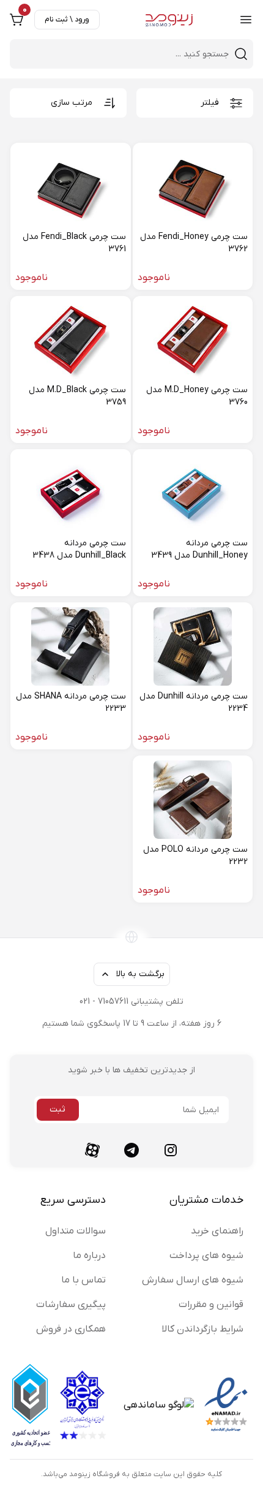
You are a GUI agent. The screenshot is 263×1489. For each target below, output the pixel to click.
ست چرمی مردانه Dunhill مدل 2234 (193, 702)
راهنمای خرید (217, 1231)
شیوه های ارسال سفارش (192, 1280)
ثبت (57, 1109)
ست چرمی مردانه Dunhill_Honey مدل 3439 (199, 549)
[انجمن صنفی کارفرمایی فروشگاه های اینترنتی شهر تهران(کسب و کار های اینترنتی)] (82, 1405)
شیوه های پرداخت (206, 1255)
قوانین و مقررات (211, 1304)
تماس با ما (83, 1280)
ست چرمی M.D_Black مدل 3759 (77, 396)
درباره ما (89, 1255)
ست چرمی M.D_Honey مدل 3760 (197, 396)
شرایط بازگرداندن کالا (202, 1329)
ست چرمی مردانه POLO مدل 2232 (195, 856)
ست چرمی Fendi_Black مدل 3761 (74, 243)
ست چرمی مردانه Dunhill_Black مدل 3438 (79, 549)
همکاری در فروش (71, 1329)
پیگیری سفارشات (71, 1304)
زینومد (80, 1474)
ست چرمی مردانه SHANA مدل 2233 (71, 702)
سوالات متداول (75, 1231)
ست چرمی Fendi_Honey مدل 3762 (194, 243)
